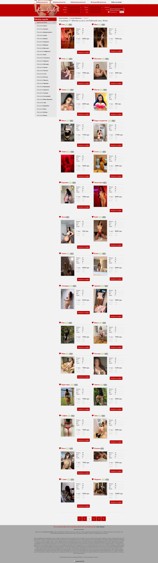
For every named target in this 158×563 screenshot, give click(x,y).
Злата (63, 90)
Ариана (97, 286)
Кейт (96, 217)
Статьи (97, 526)
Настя (96, 90)
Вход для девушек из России (88, 526)
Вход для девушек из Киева (60, 526)
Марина (97, 479)
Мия (63, 354)
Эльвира (65, 286)
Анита (96, 385)
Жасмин (97, 59)
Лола (63, 217)
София (64, 416)
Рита (63, 448)
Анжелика (98, 182)
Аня (96, 416)
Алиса (64, 152)
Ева (63, 24)
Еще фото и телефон (83, 52)
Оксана (97, 354)
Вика (63, 121)
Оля (63, 59)
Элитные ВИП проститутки (98, 2)
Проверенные (113, 12)
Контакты (102, 526)
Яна (95, 24)
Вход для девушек (116, 2)
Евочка (97, 448)
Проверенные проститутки (78, 2)
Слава (64, 479)
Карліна (64, 182)
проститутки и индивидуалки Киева (74, 557)
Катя (96, 253)
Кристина (65, 385)
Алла (96, 152)
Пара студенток (101, 121)
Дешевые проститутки (59, 2)
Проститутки (42, 25)
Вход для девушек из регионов (74, 526)
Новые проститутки (42, 2)
